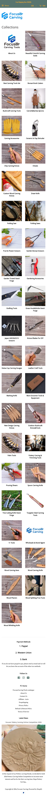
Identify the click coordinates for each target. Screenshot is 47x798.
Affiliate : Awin (23, 699)
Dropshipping (23, 702)
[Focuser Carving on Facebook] (19, 678)
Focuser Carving (22, 789)
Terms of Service (23, 712)
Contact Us (23, 696)
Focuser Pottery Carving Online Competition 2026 (24, 722)
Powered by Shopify (35, 789)
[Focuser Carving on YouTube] (28, 678)
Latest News (23, 718)
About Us (23, 693)
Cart (43, 5)
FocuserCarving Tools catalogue (23, 690)
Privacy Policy (23, 705)
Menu (6, 5)
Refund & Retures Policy (23, 708)
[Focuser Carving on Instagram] (23, 678)
